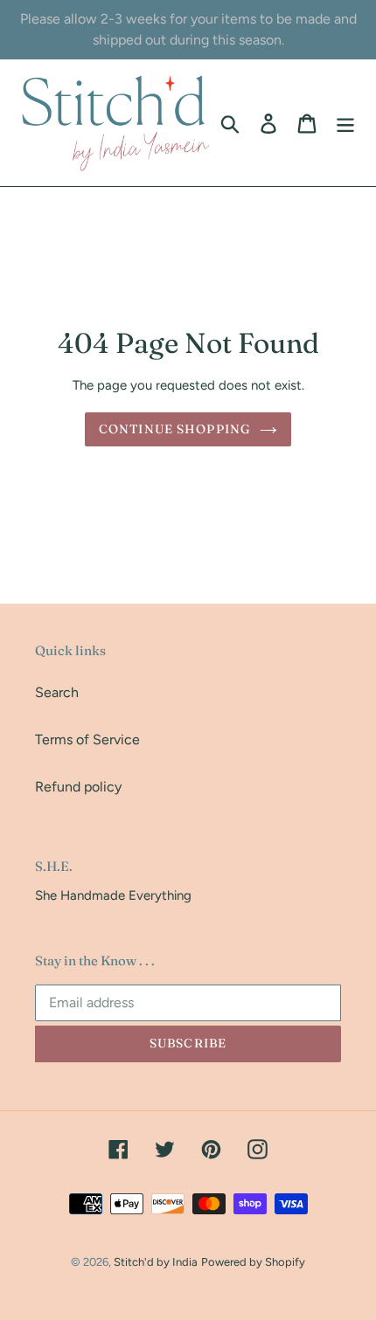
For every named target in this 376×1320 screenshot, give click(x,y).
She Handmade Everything (113, 895)
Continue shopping (175, 429)
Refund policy (78, 786)
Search (57, 692)
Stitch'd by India (156, 1261)
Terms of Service (87, 739)
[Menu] (345, 122)
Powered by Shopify (253, 1261)
